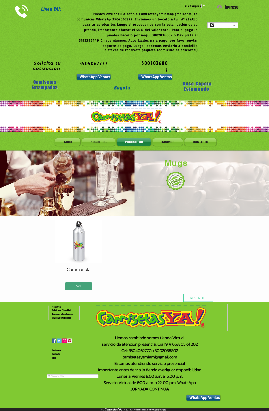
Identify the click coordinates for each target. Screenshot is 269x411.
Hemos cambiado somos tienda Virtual (149, 337)
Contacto (56, 354)
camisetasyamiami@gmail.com (149, 357)
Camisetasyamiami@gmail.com (165, 14)
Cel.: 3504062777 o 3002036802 (149, 350)
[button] (198, 298)
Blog (54, 358)
